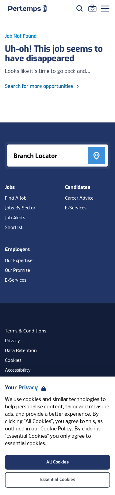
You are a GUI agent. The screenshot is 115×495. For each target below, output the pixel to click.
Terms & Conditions (25, 331)
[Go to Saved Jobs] (92, 8)
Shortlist (14, 227)
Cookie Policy (56, 429)
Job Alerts (15, 218)
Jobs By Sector (20, 208)
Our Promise (17, 270)
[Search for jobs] (79, 8)
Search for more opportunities (39, 86)
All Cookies (57, 462)
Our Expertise (19, 260)
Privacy (12, 341)
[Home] (27, 8)
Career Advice (79, 198)
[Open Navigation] (105, 8)
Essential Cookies (57, 479)
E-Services (75, 208)
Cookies (13, 360)
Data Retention (21, 350)
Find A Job (16, 198)
